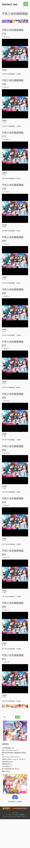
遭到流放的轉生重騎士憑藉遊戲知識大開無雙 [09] (14, 753)
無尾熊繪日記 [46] (7, 764)
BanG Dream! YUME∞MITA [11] (10, 757)
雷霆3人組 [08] (6, 771)
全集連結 (4, 70)
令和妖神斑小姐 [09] (7, 761)
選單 (25, 4)
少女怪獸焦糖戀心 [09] (8, 748)
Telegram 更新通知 (19, 814)
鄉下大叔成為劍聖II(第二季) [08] (10, 769)
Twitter (9, 814)
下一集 (4, 122)
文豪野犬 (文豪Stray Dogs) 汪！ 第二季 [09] (14, 759)
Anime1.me (9, 4)
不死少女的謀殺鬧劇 (10, 74)
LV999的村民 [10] (7, 766)
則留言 (18, 74)
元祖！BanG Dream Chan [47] (10, 750)
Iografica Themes (21, 816)
